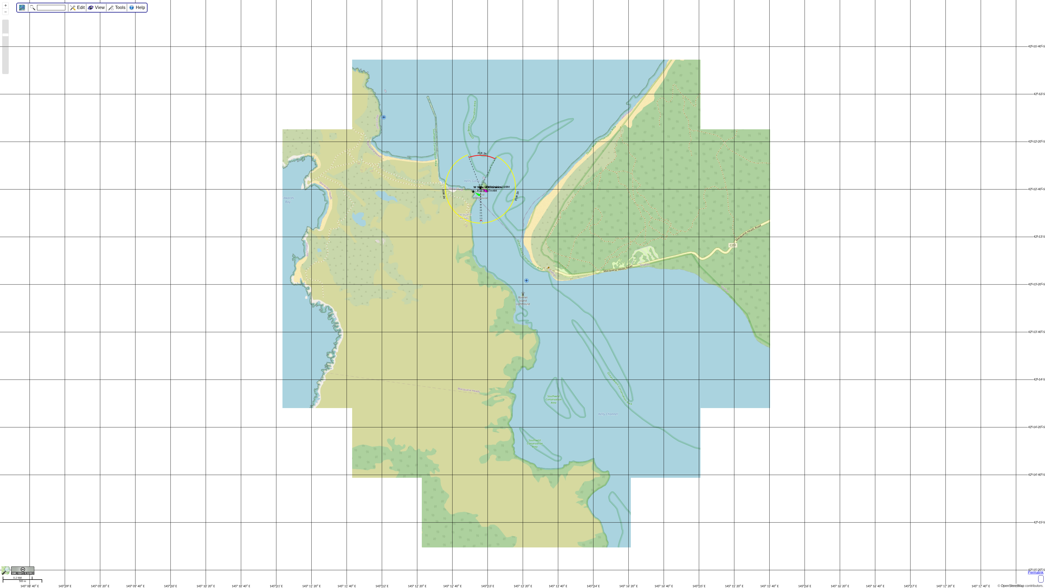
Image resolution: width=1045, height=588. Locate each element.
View (100, 7)
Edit (81, 7)
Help (140, 7)
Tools (120, 7)
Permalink (1036, 572)
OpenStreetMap (1012, 586)
